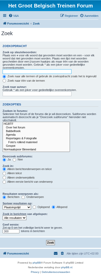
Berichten (13, 196)
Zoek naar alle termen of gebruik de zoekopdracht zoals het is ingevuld (51, 76)
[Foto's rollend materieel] (36, 142)
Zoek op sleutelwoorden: (20, 52)
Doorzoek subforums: (18, 156)
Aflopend (61, 207)
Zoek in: (8, 165)
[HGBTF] (36, 124)
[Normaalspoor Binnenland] (36, 149)
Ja (9, 159)
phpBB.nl (66, 267)
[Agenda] (36, 135)
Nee (20, 159)
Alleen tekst (14, 173)
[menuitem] (14, 16)
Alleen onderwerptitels (21, 177)
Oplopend (43, 207)
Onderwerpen (35, 196)
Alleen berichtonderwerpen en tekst (29, 169)
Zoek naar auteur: (15, 86)
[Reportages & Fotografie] (36, 138)
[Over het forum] (36, 127)
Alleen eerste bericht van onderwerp (30, 181)
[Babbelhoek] (36, 131)
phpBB (37, 262)
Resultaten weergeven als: (21, 193)
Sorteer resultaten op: (17, 203)
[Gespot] (36, 146)
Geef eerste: (11, 224)
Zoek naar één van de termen (26, 80)
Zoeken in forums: (15, 110)
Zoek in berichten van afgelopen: (25, 214)
